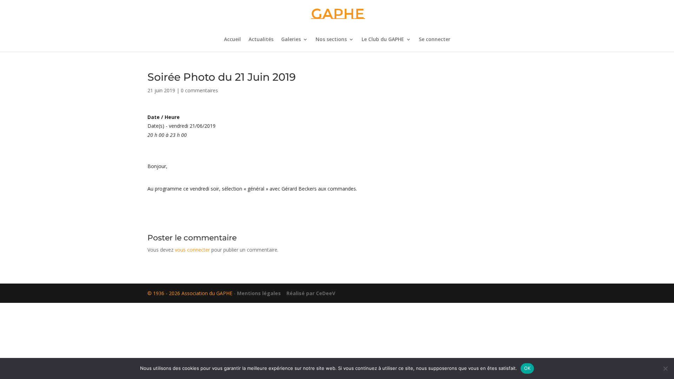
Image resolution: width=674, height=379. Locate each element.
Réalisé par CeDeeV (308, 293)
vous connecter (192, 249)
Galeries (291, 39)
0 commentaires (199, 90)
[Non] (665, 368)
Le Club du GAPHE (383, 39)
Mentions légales (259, 293)
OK (527, 368)
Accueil (232, 39)
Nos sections (331, 39)
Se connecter (434, 39)
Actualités (261, 39)
